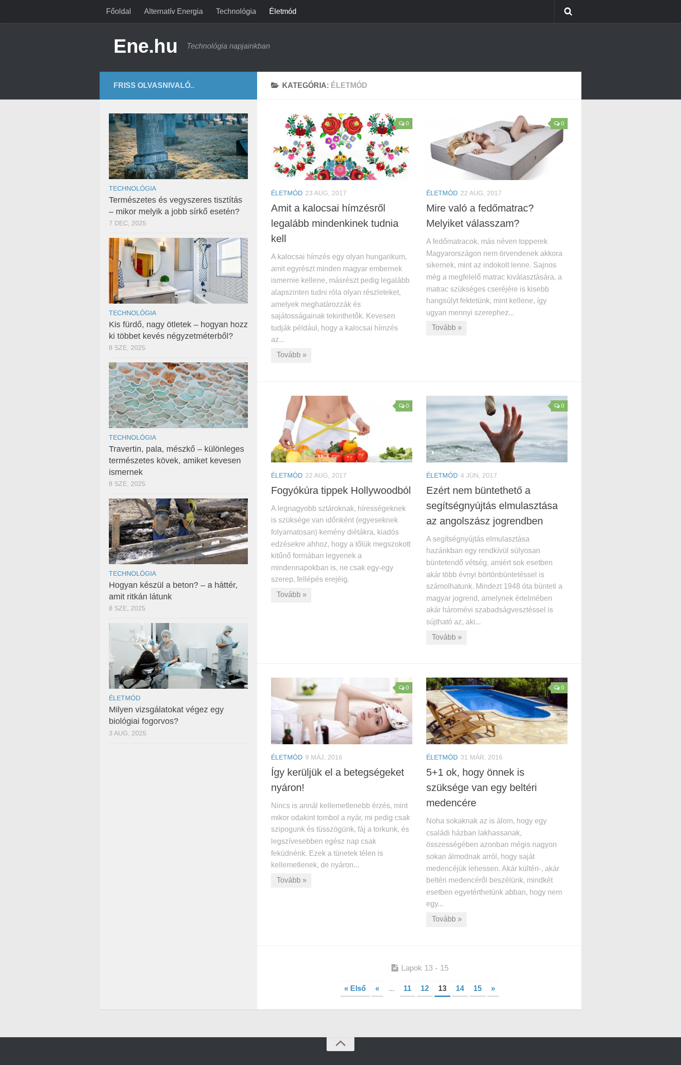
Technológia (236, 11)
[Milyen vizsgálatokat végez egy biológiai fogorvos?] (178, 656)
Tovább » (292, 355)
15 (477, 988)
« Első (355, 988)
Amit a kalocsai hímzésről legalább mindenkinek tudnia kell (334, 223)
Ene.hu (145, 46)
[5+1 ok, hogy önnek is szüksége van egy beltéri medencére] (497, 711)
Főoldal (118, 11)
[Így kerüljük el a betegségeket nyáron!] (341, 711)
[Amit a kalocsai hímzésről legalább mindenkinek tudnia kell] (341, 146)
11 (407, 988)
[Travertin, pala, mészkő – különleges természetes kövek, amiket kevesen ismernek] (178, 395)
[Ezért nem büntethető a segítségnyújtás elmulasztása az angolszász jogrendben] (497, 429)
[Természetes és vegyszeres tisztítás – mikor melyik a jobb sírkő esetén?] (178, 146)
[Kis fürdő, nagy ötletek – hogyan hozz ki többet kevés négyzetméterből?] (178, 271)
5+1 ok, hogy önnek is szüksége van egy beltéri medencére (481, 787)
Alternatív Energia (173, 11)
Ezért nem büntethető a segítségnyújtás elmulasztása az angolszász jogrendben (492, 506)
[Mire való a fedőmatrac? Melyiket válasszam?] (497, 146)
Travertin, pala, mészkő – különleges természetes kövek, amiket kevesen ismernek (176, 460)
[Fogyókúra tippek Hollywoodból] (341, 429)
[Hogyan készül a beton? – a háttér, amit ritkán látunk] (178, 531)
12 (425, 988)
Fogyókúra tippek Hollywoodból (341, 490)
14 (460, 988)
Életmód (282, 11)
